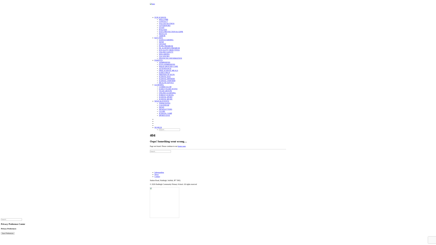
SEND (161, 42)
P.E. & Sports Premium (169, 48)
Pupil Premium (166, 46)
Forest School (166, 95)
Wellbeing (164, 54)
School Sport (165, 97)
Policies (163, 30)
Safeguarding (166, 40)
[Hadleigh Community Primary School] (218, 8)
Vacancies (164, 56)
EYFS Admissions (167, 64)
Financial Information (170, 58)
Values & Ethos (166, 23)
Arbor (162, 36)
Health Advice (166, 83)
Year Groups (165, 91)
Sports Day (164, 115)
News (161, 107)
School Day (165, 77)
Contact (163, 21)
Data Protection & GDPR (171, 32)
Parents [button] (158, 60)
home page (182, 146)
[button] (158, 127)
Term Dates (164, 103)
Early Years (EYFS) (168, 89)
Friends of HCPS (167, 75)
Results (163, 34)
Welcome (163, 19)
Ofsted (162, 44)
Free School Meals (168, 70)
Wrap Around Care (168, 66)
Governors (164, 26)
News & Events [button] (161, 101)
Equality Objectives (169, 50)
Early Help (164, 73)
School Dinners (167, 79)
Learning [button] (159, 85)
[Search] (160, 151)
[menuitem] (220, 26)
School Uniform (167, 81)
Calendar (164, 105)
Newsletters (165, 109)
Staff (161, 28)
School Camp (165, 113)
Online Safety (166, 52)
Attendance (165, 68)
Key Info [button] (158, 38)
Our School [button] (160, 17)
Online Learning (167, 93)
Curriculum (165, 87)
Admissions (164, 62)
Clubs (162, 111)
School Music (166, 99)
